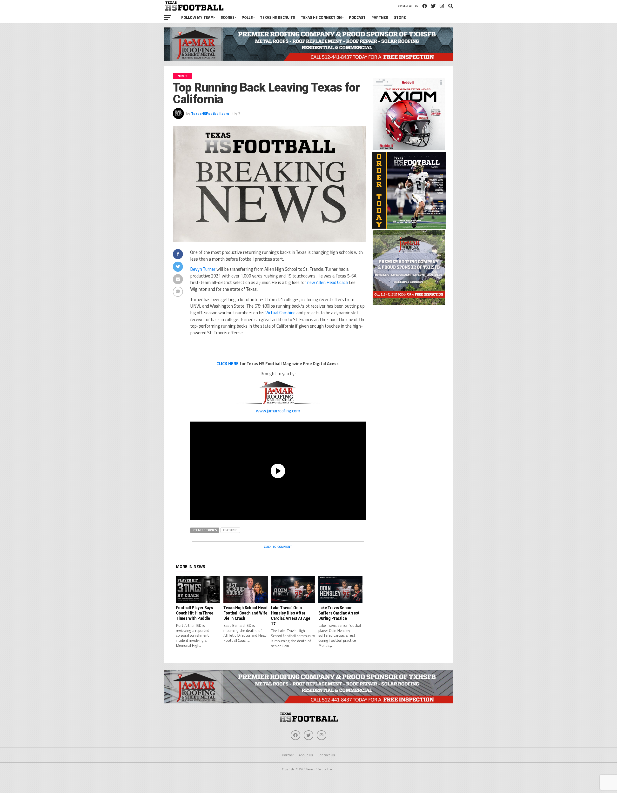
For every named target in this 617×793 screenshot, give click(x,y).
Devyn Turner (202, 269)
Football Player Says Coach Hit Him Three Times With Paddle (195, 613)
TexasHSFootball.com (210, 113)
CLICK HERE (227, 363)
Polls (247, 17)
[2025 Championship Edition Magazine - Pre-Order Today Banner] (409, 227)
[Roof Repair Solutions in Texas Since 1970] (308, 59)
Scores (228, 17)
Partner (379, 17)
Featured (230, 530)
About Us (306, 755)
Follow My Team (197, 17)
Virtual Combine (280, 312)
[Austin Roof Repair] (409, 303)
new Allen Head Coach (327, 282)
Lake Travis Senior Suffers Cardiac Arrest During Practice (339, 613)
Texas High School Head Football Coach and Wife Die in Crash (245, 613)
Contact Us (326, 755)
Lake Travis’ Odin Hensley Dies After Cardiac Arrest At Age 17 (290, 616)
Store (400, 17)
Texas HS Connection (321, 17)
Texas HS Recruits (277, 17)
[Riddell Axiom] (409, 149)
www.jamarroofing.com (278, 410)
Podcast (357, 17)
